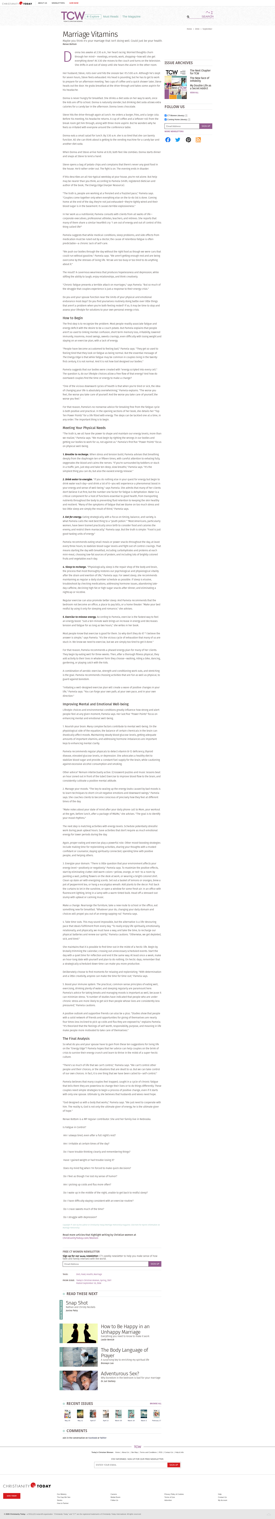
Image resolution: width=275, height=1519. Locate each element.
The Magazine (131, 16)
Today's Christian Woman (102, 1452)
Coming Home (177, 120)
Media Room (115, 1497)
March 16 (131, 1420)
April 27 (93, 1420)
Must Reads (110, 16)
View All (194, 93)
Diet (78, 1274)
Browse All (155, 1404)
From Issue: (69, 1280)
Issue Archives (179, 63)
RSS (160, 1452)
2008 (197, 29)
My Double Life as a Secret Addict (200, 87)
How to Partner (63, 1503)
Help (220, 1494)
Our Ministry (62, 1494)
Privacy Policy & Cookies (174, 1494)
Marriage (98, 1274)
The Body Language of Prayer (124, 1352)
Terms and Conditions (148, 1452)
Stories (59, 1500)
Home (189, 29)
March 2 (144, 1420)
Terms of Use (169, 1497)
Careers (114, 1494)
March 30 (118, 1420)
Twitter (103, 1437)
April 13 (106, 1420)
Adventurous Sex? (120, 1373)
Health (89, 1274)
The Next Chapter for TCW (200, 72)
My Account (222, 1500)
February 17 (156, 1420)
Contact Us (168, 1452)
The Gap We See (63, 1497)
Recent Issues (80, 1403)
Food (83, 1274)
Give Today (12, 1496)
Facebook (92, 1437)
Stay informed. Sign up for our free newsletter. (137, 1459)
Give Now (73, 3)
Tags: (65, 1274)
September (207, 29)
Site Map (134, 1452)
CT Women (175, 116)
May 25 (67, 1420)
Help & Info (179, 1452)
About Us (42, 3)
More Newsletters (174, 131)
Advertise (168, 1500)
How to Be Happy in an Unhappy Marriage (125, 1329)
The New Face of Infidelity (199, 79)
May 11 (80, 1420)
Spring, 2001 (105, 1280)
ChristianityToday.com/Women (80, 1238)
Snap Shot (77, 1302)
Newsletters (58, 3)
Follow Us (114, 1500)
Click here (135, 1225)
